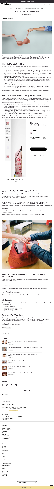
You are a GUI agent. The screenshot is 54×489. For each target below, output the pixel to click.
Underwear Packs (5, 475)
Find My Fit (4, 459)
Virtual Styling (4, 425)
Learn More (13, 410)
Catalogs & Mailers (5, 435)
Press (3, 455)
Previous (25, 390)
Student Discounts (5, 438)
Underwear (4, 468)
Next (30, 390)
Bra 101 (8, 327)
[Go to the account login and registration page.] (49, 4)
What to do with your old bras (34, 8)
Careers (3, 456)
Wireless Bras (4, 472)
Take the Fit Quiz (19, 180)
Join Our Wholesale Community (8, 452)
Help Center (4, 431)
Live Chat (4, 419)
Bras (3, 467)
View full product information (38, 155)
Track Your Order (5, 426)
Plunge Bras (4, 474)
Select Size (38, 149)
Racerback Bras (5, 471)
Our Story (4, 446)
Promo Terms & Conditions (7, 429)
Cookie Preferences (6, 440)
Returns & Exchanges (6, 428)
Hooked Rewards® (5, 449)
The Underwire (19, 8)
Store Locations (5, 450)
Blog (3, 453)
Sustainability (4, 447)
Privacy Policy (7, 404)
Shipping (3, 432)
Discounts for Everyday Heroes (8, 437)
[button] (27, 487)
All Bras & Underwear (6, 465)
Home (12, 8)
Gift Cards (4, 434)
